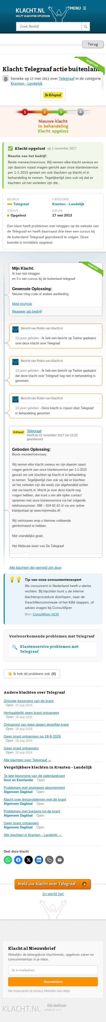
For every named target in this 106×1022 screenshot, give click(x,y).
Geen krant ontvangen (21, 748)
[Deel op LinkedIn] (39, 860)
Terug (93, 44)
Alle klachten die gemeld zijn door (35, 568)
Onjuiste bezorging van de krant (28, 701)
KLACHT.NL (21, 1009)
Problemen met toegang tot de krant (32, 811)
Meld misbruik (22, 304)
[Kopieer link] (49, 860)
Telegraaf (66, 78)
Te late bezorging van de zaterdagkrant (34, 776)
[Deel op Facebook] (18, 860)
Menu (78, 8)
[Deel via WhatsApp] (8, 860)
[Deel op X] (28, 860)
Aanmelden (53, 982)
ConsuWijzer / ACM (46, 614)
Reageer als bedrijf (27, 311)
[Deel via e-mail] (59, 860)
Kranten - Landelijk (26, 83)
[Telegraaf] (53, 95)
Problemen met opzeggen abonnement (34, 787)
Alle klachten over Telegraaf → (27, 760)
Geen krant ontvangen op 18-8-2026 (32, 736)
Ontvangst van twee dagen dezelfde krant (36, 724)
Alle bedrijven (56, 1005)
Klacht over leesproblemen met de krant (35, 799)
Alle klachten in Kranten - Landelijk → (33, 835)
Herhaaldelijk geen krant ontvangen (31, 713)
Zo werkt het (53, 894)
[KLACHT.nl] (43, 14)
